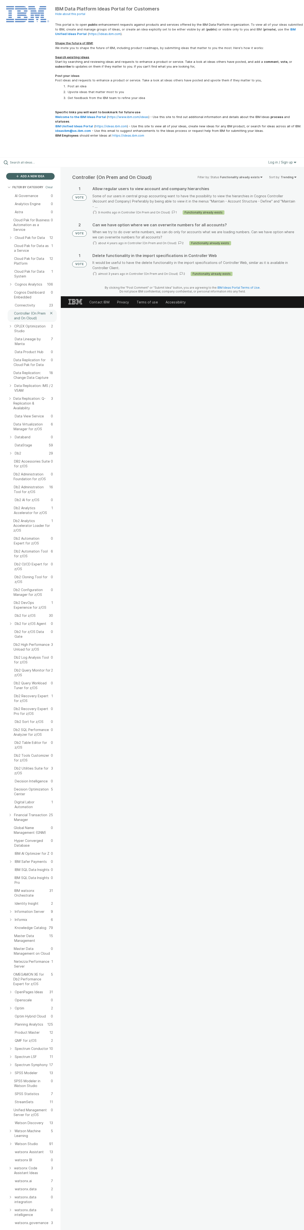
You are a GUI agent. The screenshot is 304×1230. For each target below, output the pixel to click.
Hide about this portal (70, 14)
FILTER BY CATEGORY (27, 187)
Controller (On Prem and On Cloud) (145, 212)
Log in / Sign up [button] (281, 162)
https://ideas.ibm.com (105, 34)
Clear (49, 187)
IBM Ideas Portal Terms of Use (238, 287)
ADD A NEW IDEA (32, 176)
